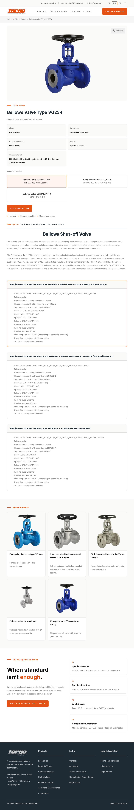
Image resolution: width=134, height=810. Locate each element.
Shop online (17, 208)
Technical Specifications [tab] (33, 224)
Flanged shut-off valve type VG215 (64, 623)
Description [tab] (13, 224)
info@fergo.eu (94, 3)
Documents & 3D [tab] (55, 224)
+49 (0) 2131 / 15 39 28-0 (72, 3)
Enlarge (119, 30)
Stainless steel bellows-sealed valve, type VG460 (65, 556)
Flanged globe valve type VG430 (25, 554)
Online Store (113, 11)
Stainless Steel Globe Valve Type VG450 (107, 556)
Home (9, 19)
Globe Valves (20, 19)
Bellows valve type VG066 (22, 621)
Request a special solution (26, 703)
